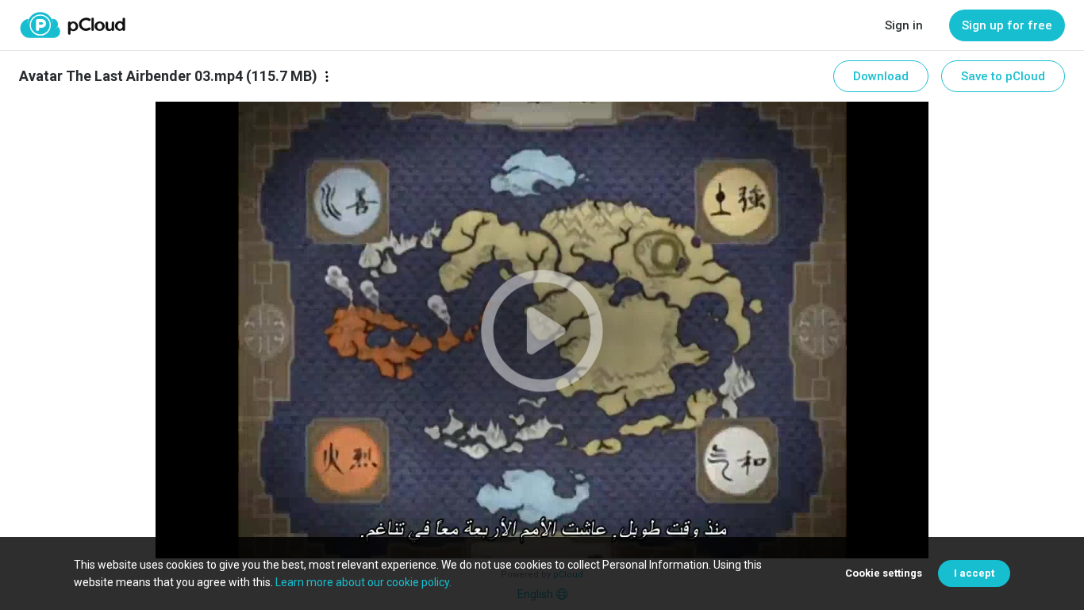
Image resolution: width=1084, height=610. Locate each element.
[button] (542, 330)
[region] (542, 330)
